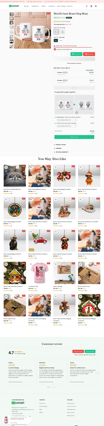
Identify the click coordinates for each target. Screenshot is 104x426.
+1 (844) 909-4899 (17, 413)
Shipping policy (71, 409)
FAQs (40, 409)
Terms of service (71, 406)
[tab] (48, 387)
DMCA (41, 412)
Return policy (70, 412)
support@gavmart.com (18, 415)
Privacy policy (71, 403)
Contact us (42, 403)
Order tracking (43, 406)
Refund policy (71, 415)
